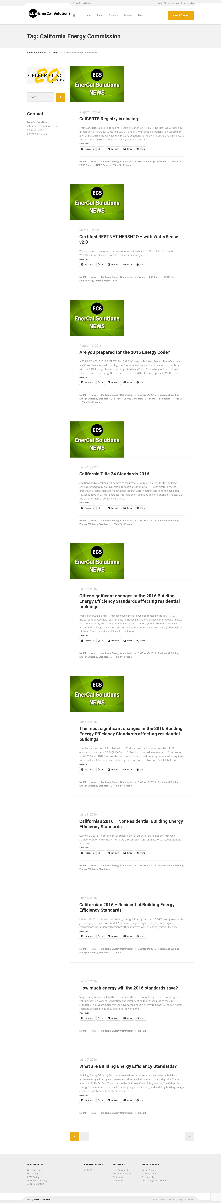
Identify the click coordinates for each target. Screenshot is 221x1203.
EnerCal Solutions (43, 1199)
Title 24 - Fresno (122, 165)
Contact (184, 3)
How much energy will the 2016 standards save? (128, 988)
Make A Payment (181, 15)
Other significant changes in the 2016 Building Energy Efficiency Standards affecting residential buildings (129, 601)
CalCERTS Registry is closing (108, 118)
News (93, 161)
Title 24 (178, 398)
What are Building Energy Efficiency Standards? (128, 1066)
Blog (192, 3)
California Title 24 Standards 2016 (114, 473)
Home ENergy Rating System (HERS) (98, 280)
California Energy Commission (117, 161)
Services (175, 3)
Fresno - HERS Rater (149, 277)
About (166, 3)
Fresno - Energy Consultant (152, 161)
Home (159, 3)
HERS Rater (102, 165)
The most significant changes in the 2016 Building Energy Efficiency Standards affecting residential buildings (131, 734)
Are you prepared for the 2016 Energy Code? (124, 352)
